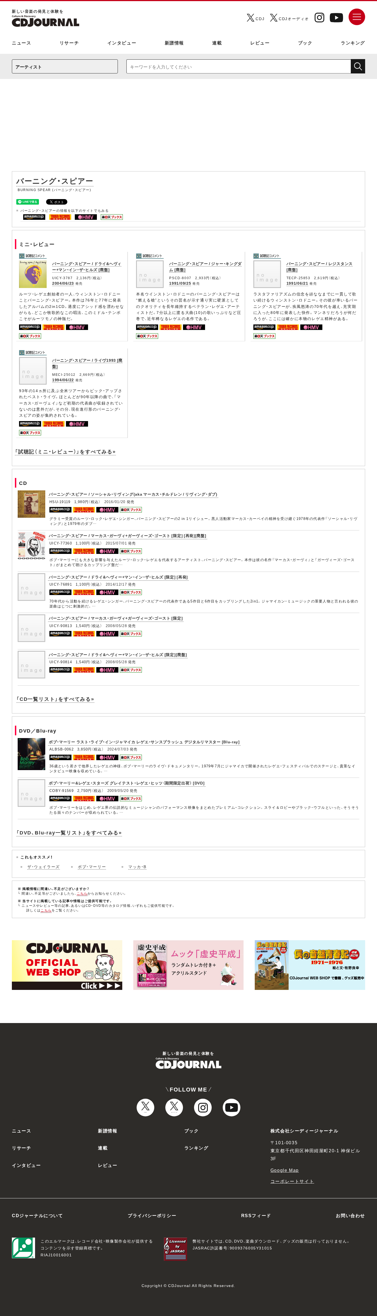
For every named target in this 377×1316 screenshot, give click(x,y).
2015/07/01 (116, 543)
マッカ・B (137, 866)
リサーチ (69, 42)
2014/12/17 (116, 584)
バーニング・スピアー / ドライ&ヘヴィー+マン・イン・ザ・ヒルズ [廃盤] (86, 266)
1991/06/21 (297, 283)
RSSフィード (256, 1215)
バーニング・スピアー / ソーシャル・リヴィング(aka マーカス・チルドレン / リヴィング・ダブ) (133, 494)
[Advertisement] (188, 128)
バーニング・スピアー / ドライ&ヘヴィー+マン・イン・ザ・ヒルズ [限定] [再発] (118, 577)
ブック (305, 42)
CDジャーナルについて (37, 1215)
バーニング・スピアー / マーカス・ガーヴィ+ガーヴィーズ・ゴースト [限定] (116, 618)
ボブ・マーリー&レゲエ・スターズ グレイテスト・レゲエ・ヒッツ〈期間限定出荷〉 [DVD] (127, 783)
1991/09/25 (180, 283)
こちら (82, 893)
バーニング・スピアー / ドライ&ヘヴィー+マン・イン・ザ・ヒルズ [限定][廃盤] (118, 654)
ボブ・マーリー (92, 866)
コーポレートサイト (292, 1181)
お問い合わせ (350, 1215)
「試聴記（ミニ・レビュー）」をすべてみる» (65, 451)
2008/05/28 (116, 625)
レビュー (260, 42)
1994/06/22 (63, 379)
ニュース (21, 42)
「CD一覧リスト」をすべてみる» (55, 698)
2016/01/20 (115, 501)
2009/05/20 (118, 790)
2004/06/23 (63, 283)
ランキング (353, 42)
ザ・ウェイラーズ (43, 866)
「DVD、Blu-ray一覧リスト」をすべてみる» (69, 832)
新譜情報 (174, 42)
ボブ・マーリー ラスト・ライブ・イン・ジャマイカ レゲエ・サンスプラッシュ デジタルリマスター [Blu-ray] (144, 741)
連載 (217, 42)
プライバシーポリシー (152, 1215)
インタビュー (122, 42)
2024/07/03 (118, 749)
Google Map (284, 1170)
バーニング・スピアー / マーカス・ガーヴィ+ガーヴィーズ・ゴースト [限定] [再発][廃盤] (127, 535)
